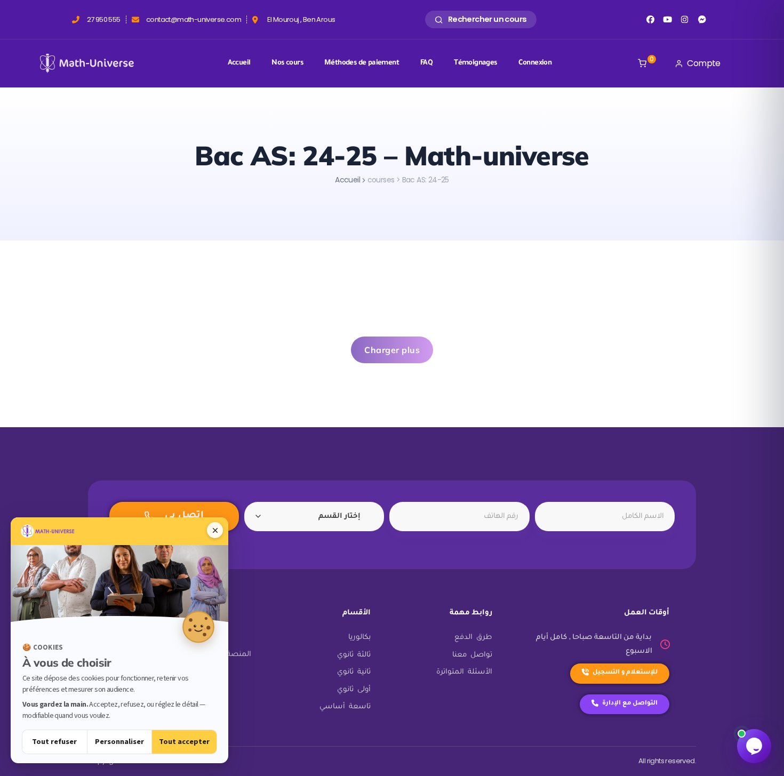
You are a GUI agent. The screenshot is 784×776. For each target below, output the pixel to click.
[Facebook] (650, 19)
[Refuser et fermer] (215, 530)
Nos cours (287, 63)
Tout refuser (54, 741)
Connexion (535, 63)
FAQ (426, 63)
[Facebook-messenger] (702, 19)
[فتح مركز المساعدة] (754, 746)
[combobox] (314, 516)
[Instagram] (685, 19)
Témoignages (475, 63)
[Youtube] (667, 19)
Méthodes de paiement (361, 63)
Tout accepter (184, 741)
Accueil (239, 63)
